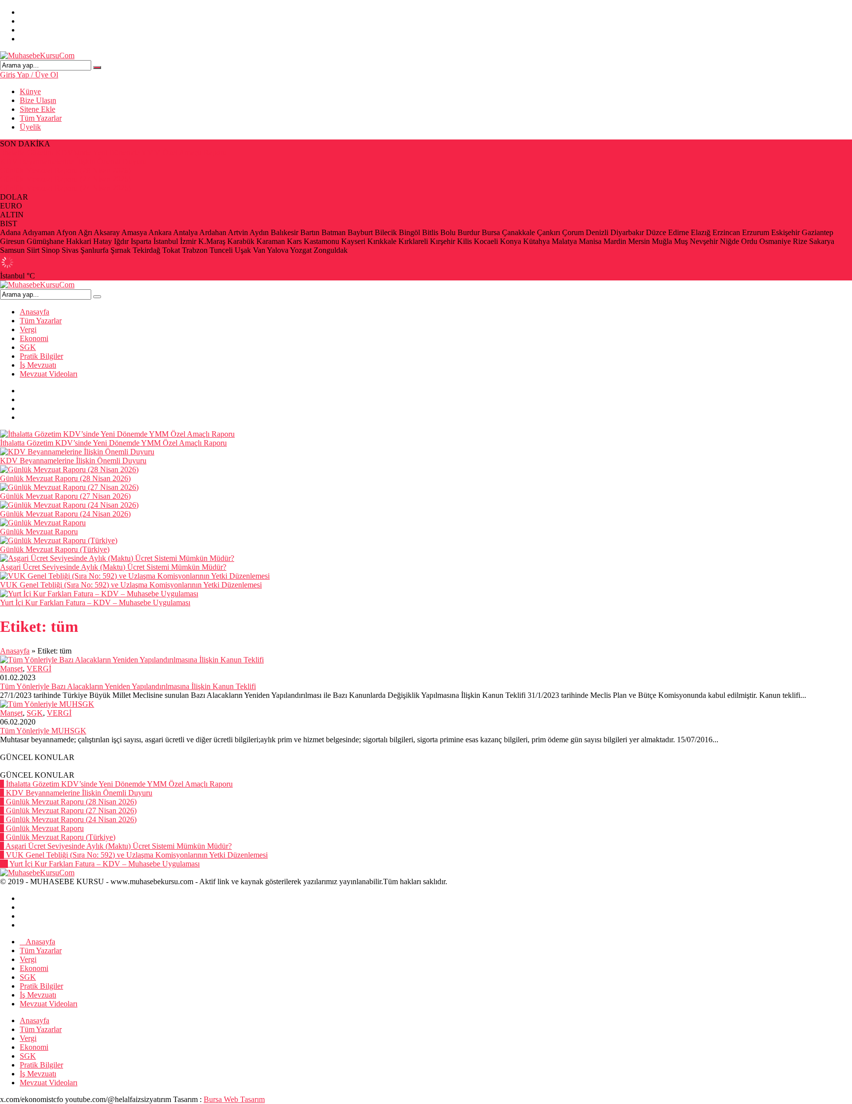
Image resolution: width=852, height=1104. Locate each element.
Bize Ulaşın (38, 100)
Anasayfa (34, 312)
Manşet (11, 668)
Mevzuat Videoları (48, 374)
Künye (30, 91)
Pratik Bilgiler (41, 356)
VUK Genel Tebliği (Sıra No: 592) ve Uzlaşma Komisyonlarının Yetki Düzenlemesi (131, 585)
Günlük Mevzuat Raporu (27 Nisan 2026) (65, 179)
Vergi (28, 329)
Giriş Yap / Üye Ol (29, 74)
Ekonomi (34, 338)
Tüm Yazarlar (41, 118)
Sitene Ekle (37, 109)
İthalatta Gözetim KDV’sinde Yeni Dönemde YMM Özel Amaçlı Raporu (113, 152)
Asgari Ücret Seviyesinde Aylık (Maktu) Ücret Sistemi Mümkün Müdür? (113, 567)
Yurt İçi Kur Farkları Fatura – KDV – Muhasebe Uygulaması (95, 602)
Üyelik (30, 127)
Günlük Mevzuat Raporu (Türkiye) (54, 549)
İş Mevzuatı (38, 365)
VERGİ (39, 668)
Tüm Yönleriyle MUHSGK (43, 730)
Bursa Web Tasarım (234, 1099)
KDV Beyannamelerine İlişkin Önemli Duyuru (73, 161)
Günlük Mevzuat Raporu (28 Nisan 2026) (65, 170)
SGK (28, 347)
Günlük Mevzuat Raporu (39, 531)
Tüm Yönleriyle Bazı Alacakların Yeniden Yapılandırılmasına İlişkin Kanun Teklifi (128, 686)
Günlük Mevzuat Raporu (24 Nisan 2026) (65, 188)
